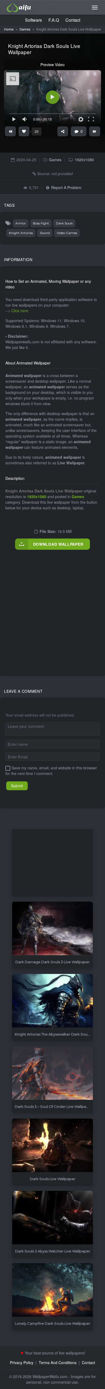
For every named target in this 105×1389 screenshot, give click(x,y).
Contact (72, 20)
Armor (20, 223)
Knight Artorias (21, 233)
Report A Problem (66, 187)
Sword (45, 233)
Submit (17, 785)
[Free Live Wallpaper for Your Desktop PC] (19, 6)
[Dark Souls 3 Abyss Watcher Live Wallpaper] (52, 1218)
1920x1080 (84, 159)
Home (8, 29)
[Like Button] (24, 131)
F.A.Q (53, 20)
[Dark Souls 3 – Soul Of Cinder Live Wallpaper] (52, 1073)
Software (33, 20)
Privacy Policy (21, 1362)
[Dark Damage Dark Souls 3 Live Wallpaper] (52, 928)
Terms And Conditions (57, 1362)
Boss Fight (41, 223)
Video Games (67, 233)
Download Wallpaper (58, 544)
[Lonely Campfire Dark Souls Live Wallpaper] (52, 1290)
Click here (19, 310)
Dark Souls (64, 223)
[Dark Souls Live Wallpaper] (52, 1145)
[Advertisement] (52, 607)
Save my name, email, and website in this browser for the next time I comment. (51, 770)
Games (24, 29)
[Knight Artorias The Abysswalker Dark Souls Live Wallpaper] (52, 1001)
